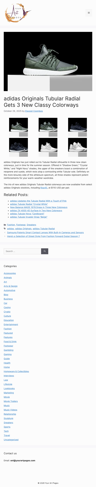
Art (5, 282)
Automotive (9, 290)
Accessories (10, 273)
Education (9, 320)
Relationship (10, 414)
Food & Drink (10, 341)
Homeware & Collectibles (16, 371)
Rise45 (43, 187)
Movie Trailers (11, 401)
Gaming (8, 354)
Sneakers (31, 224)
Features (8, 337)
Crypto (7, 311)
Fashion (11, 224)
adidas (10, 228)
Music (7, 405)
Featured (8, 333)
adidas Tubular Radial (44, 228)
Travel (7, 435)
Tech (6, 431)
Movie (7, 397)
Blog (6, 294)
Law (6, 380)
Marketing (9, 393)
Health (7, 363)
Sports (7, 427)
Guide (7, 358)
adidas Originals (23, 228)
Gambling (8, 350)
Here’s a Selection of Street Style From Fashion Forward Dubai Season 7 (43, 236)
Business (8, 299)
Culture (7, 316)
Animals (8, 277)
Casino (7, 307)
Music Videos (10, 410)
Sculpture (8, 418)
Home (7, 367)
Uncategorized (11, 439)
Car (5, 303)
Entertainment (11, 324)
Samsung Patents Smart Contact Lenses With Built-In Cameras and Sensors (45, 232)
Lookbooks (9, 388)
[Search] (44, 251)
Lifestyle (8, 384)
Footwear (21, 224)
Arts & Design (11, 286)
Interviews (9, 375)
